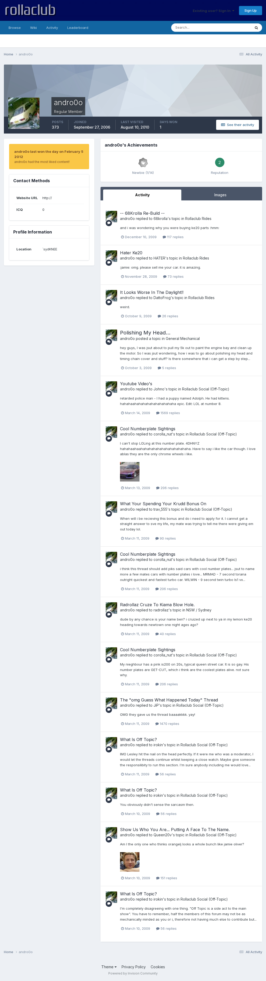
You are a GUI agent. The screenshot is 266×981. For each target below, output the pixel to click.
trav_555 (160, 509)
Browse (15, 28)
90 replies (167, 538)
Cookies (158, 967)
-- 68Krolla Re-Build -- (142, 213)
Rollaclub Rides (198, 218)
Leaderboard (77, 28)
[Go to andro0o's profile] (111, 216)
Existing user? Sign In (212, 11)
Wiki (33, 28)
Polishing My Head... (145, 333)
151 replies (168, 878)
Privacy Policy (134, 967)
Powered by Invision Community (133, 973)
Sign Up (250, 10)
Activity (52, 28)
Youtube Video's (136, 383)
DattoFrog (162, 297)
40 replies (167, 634)
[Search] (256, 27)
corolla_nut (163, 434)
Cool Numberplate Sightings (147, 428)
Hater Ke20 (131, 252)
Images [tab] (220, 195)
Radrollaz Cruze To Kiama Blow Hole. (157, 604)
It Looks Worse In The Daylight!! (151, 292)
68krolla (161, 218)
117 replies (175, 237)
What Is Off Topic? (138, 739)
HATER (159, 258)
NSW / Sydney (198, 610)
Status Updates (232, 27)
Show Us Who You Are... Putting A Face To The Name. (175, 829)
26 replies (169, 316)
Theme (108, 967)
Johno (159, 389)
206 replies (169, 488)
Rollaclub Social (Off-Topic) (205, 389)
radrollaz (161, 610)
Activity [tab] (142, 195)
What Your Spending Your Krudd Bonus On (163, 503)
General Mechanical (183, 338)
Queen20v (163, 835)
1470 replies (169, 723)
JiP (156, 705)
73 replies (175, 276)
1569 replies (169, 413)
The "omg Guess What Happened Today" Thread (169, 699)
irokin (158, 745)
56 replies (167, 774)
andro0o (127, 218)
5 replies (168, 368)
